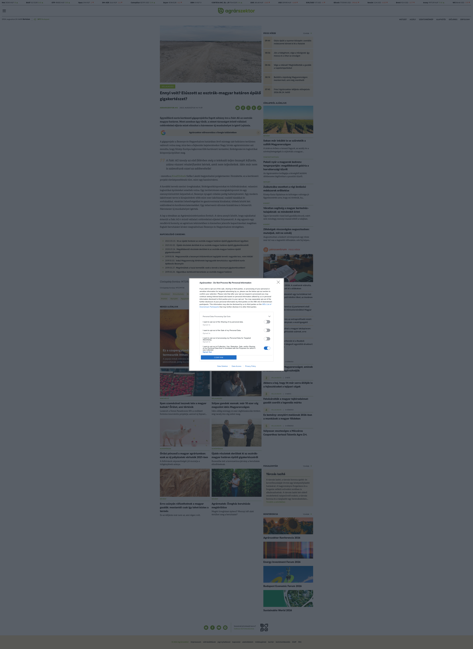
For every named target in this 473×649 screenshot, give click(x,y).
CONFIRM (218, 357)
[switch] (267, 321)
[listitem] (236, 316)
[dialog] (236, 324)
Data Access (236, 366)
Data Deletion (222, 366)
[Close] (279, 283)
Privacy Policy (250, 366)
